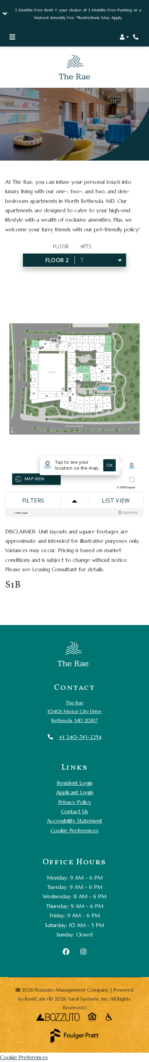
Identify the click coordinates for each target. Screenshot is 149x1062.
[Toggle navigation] (12, 37)
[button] (74, 14)
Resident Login (75, 770)
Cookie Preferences (74, 818)
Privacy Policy (74, 789)
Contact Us (74, 799)
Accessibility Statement (74, 808)
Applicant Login (74, 780)
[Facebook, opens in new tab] (66, 940)
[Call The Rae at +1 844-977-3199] (136, 37)
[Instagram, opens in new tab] (83, 940)
